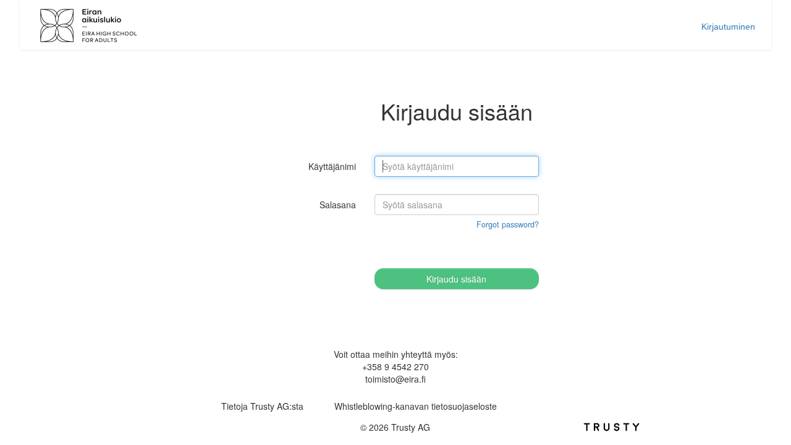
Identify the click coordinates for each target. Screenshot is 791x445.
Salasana (337, 204)
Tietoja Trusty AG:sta (262, 406)
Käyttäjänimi (332, 166)
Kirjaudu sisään (456, 279)
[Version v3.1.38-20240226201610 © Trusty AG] (611, 425)
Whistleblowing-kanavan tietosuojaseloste (415, 406)
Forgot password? (507, 224)
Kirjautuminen (728, 27)
